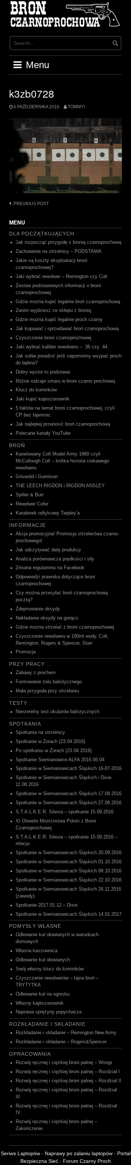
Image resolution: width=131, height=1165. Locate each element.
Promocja (26, 651)
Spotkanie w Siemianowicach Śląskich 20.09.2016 (69, 852)
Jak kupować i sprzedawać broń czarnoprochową (67, 328)
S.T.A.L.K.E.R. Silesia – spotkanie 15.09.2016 (65, 811)
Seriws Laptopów (20, 1153)
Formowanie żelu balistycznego (49, 681)
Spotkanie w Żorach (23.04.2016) (50, 741)
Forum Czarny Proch (87, 1161)
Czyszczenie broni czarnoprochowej (53, 337)
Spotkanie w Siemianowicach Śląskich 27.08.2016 (69, 802)
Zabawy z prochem (36, 672)
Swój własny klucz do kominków (50, 969)
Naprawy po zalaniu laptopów (78, 1153)
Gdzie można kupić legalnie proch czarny (59, 319)
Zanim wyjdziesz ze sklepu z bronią (53, 310)
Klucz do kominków (36, 389)
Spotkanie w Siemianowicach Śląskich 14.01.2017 (69, 914)
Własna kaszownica (36, 950)
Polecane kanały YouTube (43, 433)
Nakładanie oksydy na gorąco (47, 618)
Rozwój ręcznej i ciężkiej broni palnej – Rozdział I (68, 1071)
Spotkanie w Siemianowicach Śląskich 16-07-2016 (69, 768)
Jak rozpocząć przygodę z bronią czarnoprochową (68, 242)
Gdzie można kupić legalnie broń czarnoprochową (68, 301)
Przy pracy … (30, 664)
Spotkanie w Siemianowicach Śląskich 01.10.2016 (69, 861)
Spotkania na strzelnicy (40, 732)
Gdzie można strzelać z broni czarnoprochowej (65, 627)
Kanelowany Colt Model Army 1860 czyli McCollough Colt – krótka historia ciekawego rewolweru (62, 460)
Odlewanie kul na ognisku (43, 994)
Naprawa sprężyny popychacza (49, 1012)
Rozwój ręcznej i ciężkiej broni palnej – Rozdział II (68, 1080)
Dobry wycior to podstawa (43, 372)
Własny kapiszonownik (40, 1003)
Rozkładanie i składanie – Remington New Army (66, 1032)
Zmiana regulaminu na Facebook (50, 567)
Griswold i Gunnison (37, 476)
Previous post (31, 203)
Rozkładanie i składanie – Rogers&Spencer (61, 1041)
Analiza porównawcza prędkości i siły (55, 559)
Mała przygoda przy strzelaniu (47, 690)
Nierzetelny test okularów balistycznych (57, 711)
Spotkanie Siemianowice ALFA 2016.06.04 (60, 759)
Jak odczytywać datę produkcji (48, 549)
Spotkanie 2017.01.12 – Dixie (47, 905)
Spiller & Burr (30, 494)
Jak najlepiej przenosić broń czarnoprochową (63, 424)
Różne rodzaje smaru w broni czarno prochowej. (66, 381)
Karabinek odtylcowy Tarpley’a (48, 513)
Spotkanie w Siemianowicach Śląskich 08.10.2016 (69, 870)
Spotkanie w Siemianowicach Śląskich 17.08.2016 (69, 793)
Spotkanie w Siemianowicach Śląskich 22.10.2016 (69, 880)
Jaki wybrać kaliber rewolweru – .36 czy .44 (61, 346)
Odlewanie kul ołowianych (43, 959)
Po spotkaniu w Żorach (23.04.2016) (54, 750)
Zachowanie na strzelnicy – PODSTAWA (59, 251)
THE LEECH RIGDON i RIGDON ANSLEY (60, 485)
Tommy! (76, 106)
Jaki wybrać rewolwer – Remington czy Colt (61, 276)
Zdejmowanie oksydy (38, 608)
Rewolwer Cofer (32, 504)
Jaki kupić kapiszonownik (43, 399)
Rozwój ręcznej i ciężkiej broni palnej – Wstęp (64, 1062)
